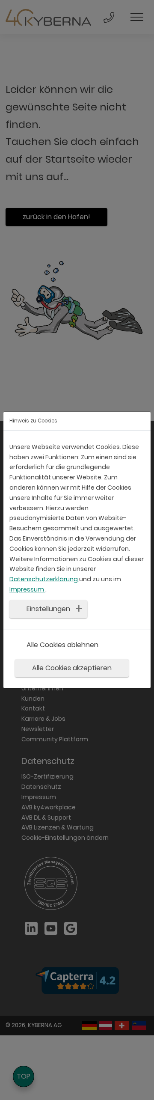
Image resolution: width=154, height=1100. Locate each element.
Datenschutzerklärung (44, 579)
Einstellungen (48, 609)
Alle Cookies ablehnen (62, 644)
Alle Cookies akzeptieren (72, 668)
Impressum (27, 589)
